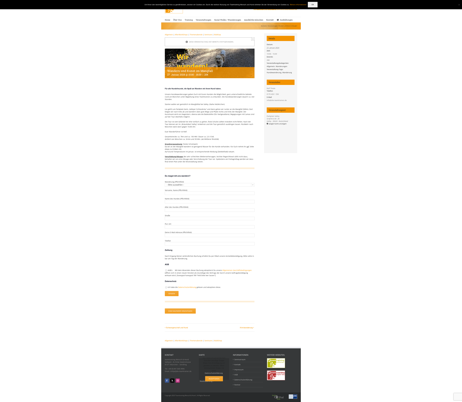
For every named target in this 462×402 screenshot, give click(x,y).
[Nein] (459, 4)
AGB (236, 374)
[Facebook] (167, 381)
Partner (237, 385)
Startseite (264, 26)
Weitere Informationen (298, 5)
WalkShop (218, 340)
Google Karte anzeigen (277, 124)
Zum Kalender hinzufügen (180, 311)
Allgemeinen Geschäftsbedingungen (237, 270)
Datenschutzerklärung (187, 287)
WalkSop (217, 34)
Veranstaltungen (272, 26)
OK (312, 5)
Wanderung (287, 72)
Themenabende (196, 34)
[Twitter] (172, 381)
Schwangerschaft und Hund (177, 327)
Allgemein (169, 34)
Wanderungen (281, 66)
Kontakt (237, 364)
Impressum (239, 369)
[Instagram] (178, 381)
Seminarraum (239, 359)
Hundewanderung (274, 72)
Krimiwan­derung (246, 327)
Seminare (208, 34)
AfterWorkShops (181, 34)
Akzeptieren (214, 379)
